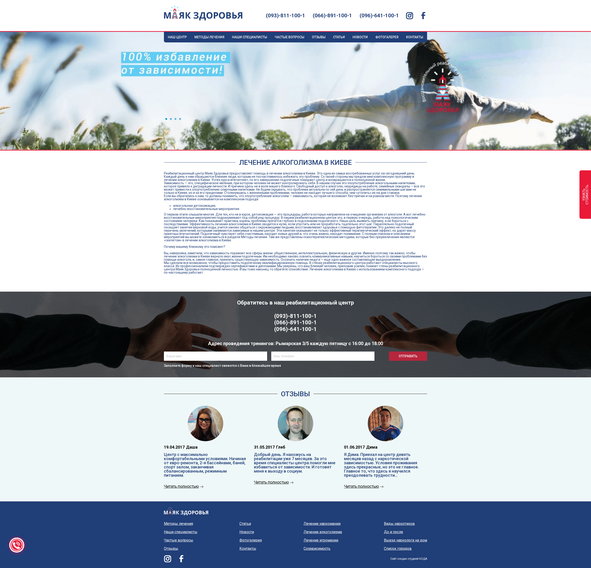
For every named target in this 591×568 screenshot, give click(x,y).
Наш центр (177, 37)
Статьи (339, 37)
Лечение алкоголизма (323, 532)
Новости (360, 37)
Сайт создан (398, 558)
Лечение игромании (321, 540)
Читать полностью (181, 486)
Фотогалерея (386, 37)
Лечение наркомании (322, 524)
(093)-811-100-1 (285, 15)
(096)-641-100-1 (379, 15)
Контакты (414, 37)
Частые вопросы (289, 37)
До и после (393, 532)
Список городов (398, 548)
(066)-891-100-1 (332, 15)
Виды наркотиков (399, 524)
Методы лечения (209, 37)
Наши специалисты (249, 37)
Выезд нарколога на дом (405, 540)
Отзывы (319, 37)
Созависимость (317, 548)
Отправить (408, 356)
